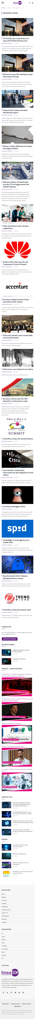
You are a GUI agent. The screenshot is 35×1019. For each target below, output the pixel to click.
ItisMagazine (5, 906)
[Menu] (3, 3)
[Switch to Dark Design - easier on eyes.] (30, 3)
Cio (2, 933)
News (3, 942)
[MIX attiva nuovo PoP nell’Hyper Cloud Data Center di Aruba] (17, 63)
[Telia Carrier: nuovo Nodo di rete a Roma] (17, 358)
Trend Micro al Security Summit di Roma (18, 439)
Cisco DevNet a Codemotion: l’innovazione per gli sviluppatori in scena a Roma (18, 472)
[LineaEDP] (17, 3)
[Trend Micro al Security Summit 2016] (17, 598)
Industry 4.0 (5, 913)
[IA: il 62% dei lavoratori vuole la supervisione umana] (6, 847)
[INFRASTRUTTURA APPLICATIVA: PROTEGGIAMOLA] (6, 652)
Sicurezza (4, 955)
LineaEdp (4, 903)
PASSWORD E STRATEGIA (19, 659)
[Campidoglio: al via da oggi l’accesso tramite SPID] (17, 529)
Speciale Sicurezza (6, 909)
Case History (5, 949)
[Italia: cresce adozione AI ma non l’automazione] (6, 865)
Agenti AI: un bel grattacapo (19, 854)
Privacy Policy (26, 1004)
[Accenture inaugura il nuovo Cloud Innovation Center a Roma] (17, 286)
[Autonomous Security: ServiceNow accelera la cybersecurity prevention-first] (6, 832)
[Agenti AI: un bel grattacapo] (6, 856)
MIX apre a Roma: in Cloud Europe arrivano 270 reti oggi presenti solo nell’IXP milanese (16, 184)
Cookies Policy (15, 1004)
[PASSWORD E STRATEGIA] (6, 661)
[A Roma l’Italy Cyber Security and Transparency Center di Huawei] (17, 250)
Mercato (4, 939)
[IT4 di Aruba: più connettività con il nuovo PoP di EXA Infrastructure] (17, 27)
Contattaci (4, 922)
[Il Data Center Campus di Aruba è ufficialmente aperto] (17, 99)
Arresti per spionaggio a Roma (14, 506)
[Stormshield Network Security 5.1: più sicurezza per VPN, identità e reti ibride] (6, 814)
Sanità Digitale (5, 916)
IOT (2, 958)
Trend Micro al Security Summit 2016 (17, 610)
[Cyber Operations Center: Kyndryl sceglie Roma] (17, 213)
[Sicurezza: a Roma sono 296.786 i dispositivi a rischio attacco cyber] (17, 387)
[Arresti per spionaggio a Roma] (17, 495)
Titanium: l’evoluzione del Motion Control (13, 746)
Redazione (4, 919)
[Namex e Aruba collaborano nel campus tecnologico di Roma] (17, 135)
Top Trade (4, 900)
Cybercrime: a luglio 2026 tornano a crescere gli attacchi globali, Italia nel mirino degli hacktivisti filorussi (21, 804)
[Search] (32, 3)
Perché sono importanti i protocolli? (11, 723)
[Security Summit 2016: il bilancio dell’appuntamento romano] (17, 564)
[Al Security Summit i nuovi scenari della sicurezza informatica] (17, 324)
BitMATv (4, 897)
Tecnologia (4, 946)
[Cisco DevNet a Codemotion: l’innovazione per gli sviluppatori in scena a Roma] (17, 459)
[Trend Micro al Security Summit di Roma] (17, 427)
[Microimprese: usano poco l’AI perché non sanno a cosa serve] (6, 874)
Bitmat (3, 894)
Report (3, 952)
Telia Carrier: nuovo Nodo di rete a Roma (18, 369)
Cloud (3, 936)
